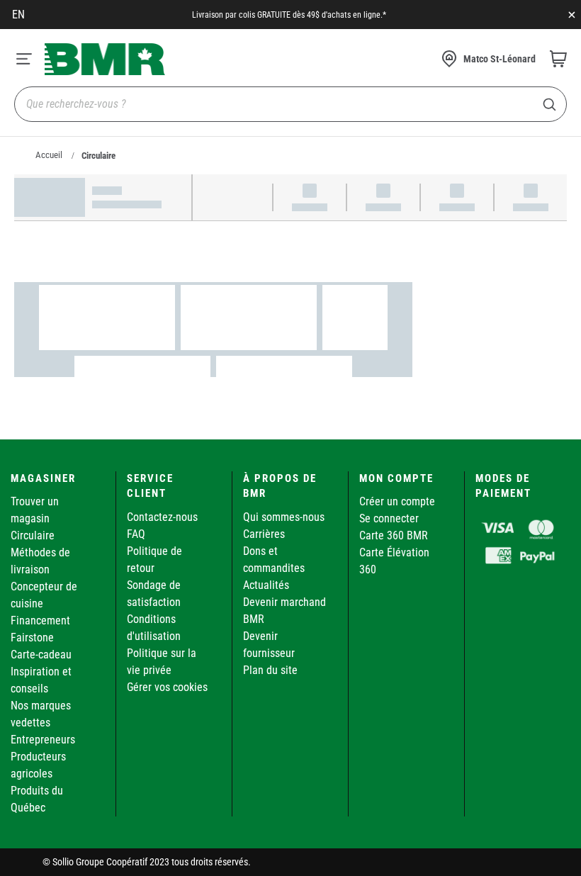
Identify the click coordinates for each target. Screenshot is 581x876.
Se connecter (389, 518)
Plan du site (270, 670)
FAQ (136, 534)
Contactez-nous (162, 517)
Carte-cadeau (41, 654)
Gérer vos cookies (167, 687)
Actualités (266, 585)
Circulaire (33, 535)
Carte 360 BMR (393, 535)
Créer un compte (397, 501)
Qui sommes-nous (284, 517)
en (18, 14)
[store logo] (105, 59)
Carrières (264, 534)
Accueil (48, 155)
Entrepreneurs (43, 739)
